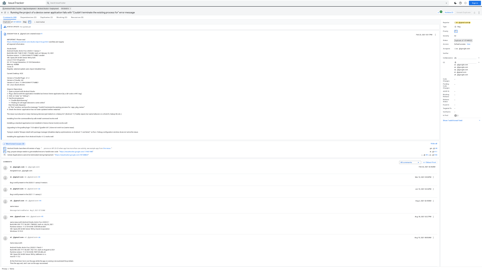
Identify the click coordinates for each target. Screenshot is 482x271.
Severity (446, 36)
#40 (435, 155)
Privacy (4, 269)
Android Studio (43, 9)
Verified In (446, 112)
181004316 (65, 9)
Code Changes (446, 80)
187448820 (17, 22)
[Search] (48, 3)
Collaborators (448, 58)
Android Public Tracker (13, 9)
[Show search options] (446, 3)
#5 (42, 216)
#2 (39, 177)
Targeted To (447, 108)
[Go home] (2, 12)
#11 (435, 152)
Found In (446, 105)
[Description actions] (435, 35)
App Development (29, 9)
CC (444, 62)
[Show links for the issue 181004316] (70, 8)
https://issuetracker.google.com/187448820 (71, 155)
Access (446, 44)
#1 (41, 34)
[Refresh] (5, 12)
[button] (461, 26)
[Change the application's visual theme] (455, 3)
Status (445, 40)
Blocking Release (446, 95)
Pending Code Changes (446, 86)
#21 (427, 155)
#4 (40, 201)
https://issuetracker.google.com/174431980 (76, 152)
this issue (106, 148)
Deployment (54, 9)
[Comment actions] (433, 177)
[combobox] (247, 3)
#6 (39, 237)
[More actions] (479, 13)
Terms (12, 269)
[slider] (440, 143)
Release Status (446, 101)
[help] (460, 3)
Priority (445, 31)
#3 (39, 189)
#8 (436, 148)
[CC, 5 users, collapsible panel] (467, 62)
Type (444, 27)
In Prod (445, 115)
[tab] (9, 17)
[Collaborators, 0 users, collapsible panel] (467, 58)
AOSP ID (446, 91)
